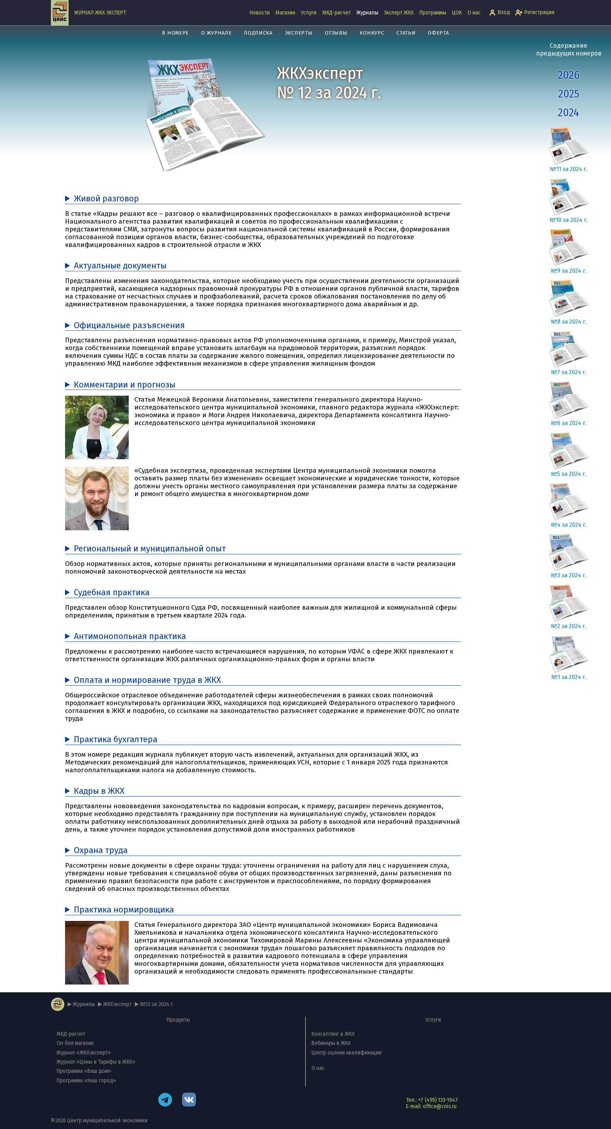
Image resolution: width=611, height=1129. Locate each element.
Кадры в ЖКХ (99, 791)
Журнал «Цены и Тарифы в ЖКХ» (96, 1061)
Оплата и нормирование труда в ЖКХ (147, 680)
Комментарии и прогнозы (124, 385)
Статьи (405, 33)
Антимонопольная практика (130, 636)
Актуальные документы (120, 266)
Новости (260, 12)
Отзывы (336, 33)
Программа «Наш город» (86, 1080)
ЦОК (457, 12)
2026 (569, 75)
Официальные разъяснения (129, 325)
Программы (432, 12)
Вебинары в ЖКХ (331, 1043)
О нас (474, 12)
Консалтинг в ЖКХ (333, 1033)
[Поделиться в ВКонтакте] (189, 1100)
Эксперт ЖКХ (399, 12)
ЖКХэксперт (117, 1004)
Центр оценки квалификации (347, 1052)
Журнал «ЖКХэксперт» (84, 1052)
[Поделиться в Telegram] (165, 1100)
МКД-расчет (336, 12)
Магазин (285, 12)
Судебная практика (112, 592)
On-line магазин (75, 1043)
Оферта (438, 33)
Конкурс (372, 33)
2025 (568, 93)
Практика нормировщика (124, 910)
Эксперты (299, 33)
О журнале (216, 33)
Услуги (308, 12)
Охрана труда (101, 850)
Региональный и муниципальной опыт (150, 549)
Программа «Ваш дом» (84, 1071)
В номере (175, 33)
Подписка (258, 33)
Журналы (367, 12)
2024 (568, 112)
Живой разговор (106, 198)
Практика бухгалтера (115, 739)
